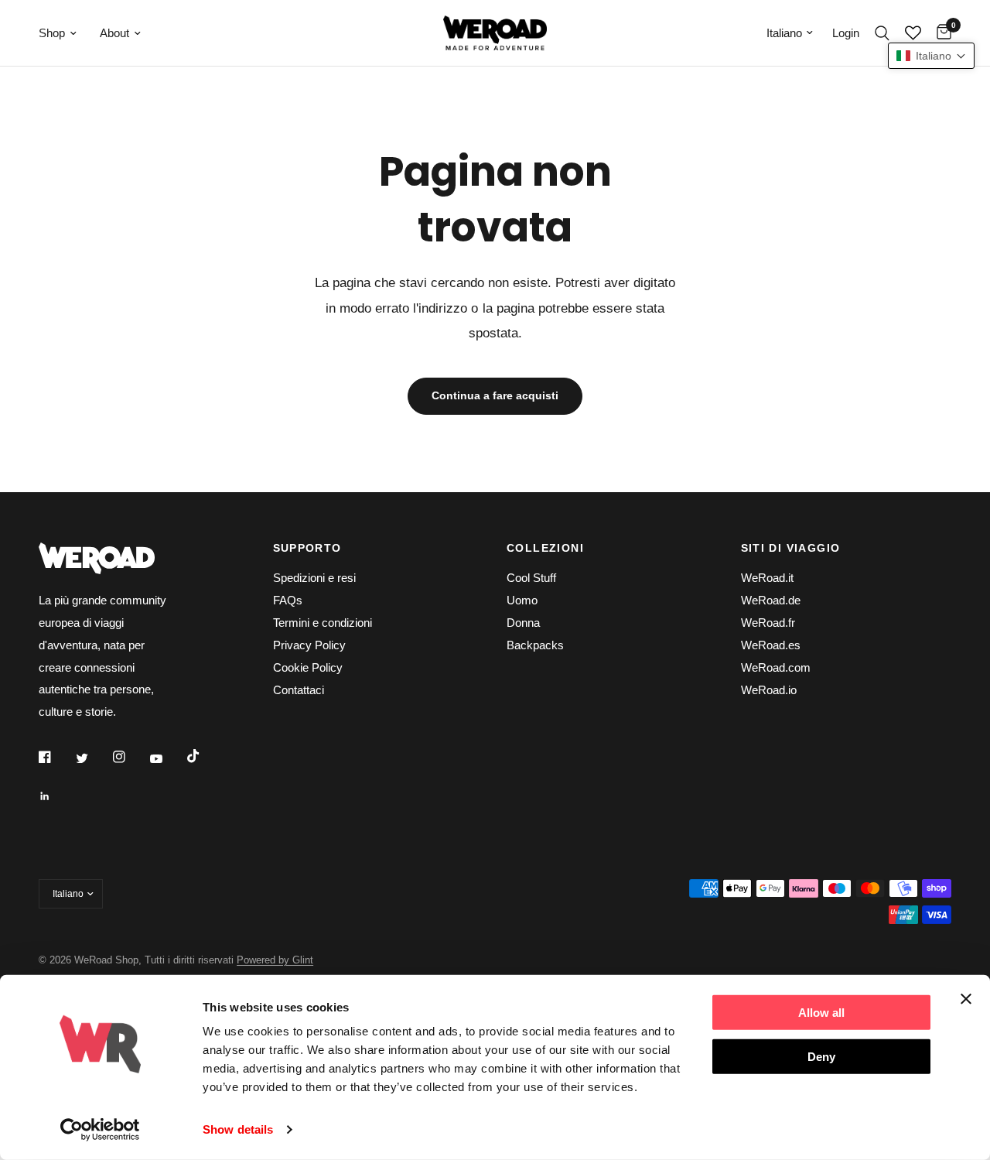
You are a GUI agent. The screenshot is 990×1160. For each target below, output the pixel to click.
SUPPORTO (307, 547)
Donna (523, 622)
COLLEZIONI (545, 547)
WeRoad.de (771, 600)
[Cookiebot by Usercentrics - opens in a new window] (100, 1129)
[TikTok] (204, 756)
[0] (940, 33)
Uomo (522, 600)
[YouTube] (167, 758)
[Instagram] (130, 757)
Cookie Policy (308, 667)
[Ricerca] (882, 33)
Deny (821, 1055)
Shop (52, 32)
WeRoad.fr (768, 622)
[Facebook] (56, 757)
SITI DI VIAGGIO (791, 547)
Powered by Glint (275, 960)
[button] (931, 55)
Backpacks (535, 645)
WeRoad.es (771, 645)
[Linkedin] (56, 796)
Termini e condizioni (322, 622)
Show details (238, 1129)
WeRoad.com (776, 667)
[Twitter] (93, 758)
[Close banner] (966, 999)
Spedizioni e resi (314, 577)
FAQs (287, 600)
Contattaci (298, 689)
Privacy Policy (309, 645)
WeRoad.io (769, 689)
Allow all (821, 1012)
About (114, 32)
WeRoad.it (767, 577)
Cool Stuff (531, 577)
